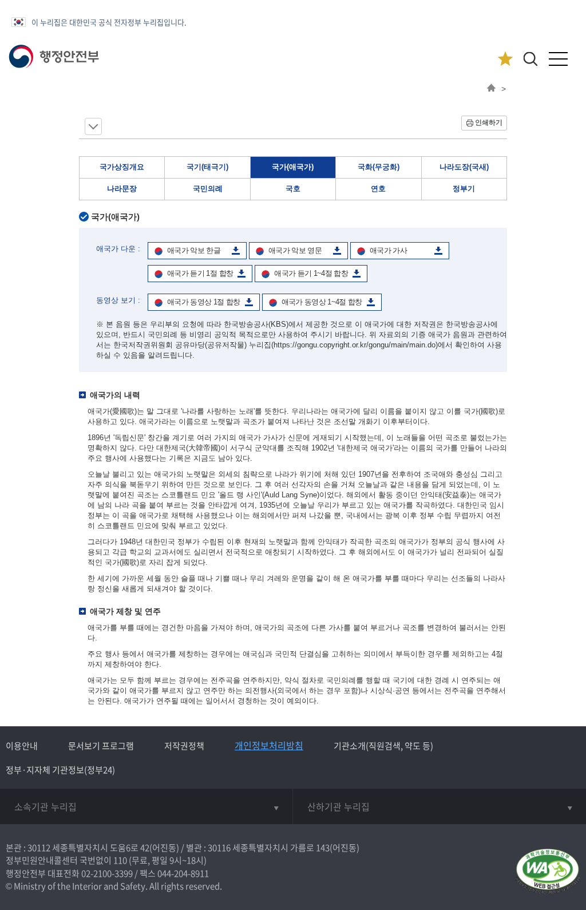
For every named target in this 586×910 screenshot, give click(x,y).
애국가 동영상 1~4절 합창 (322, 302)
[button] (530, 59)
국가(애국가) (293, 167)
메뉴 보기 (93, 126)
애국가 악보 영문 (295, 250)
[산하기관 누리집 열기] (439, 806)
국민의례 (208, 188)
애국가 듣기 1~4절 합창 (311, 273)
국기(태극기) (207, 167)
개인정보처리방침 (269, 745)
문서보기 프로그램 (101, 745)
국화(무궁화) (378, 167)
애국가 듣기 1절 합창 (200, 273)
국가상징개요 (122, 167)
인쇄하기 (488, 122)
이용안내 (22, 745)
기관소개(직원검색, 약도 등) (383, 745)
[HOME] (491, 88)
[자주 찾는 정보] (505, 59)
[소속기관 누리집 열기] (146, 806)
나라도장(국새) (464, 167)
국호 (293, 188)
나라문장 (122, 188)
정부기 (464, 188)
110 (120, 860)
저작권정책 (184, 745)
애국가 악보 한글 (193, 250)
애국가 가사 (388, 250)
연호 (378, 188)
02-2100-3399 (107, 873)
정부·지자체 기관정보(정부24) (60, 769)
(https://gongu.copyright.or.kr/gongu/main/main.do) (354, 345)
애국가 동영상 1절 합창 (203, 302)
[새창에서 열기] (547, 872)
